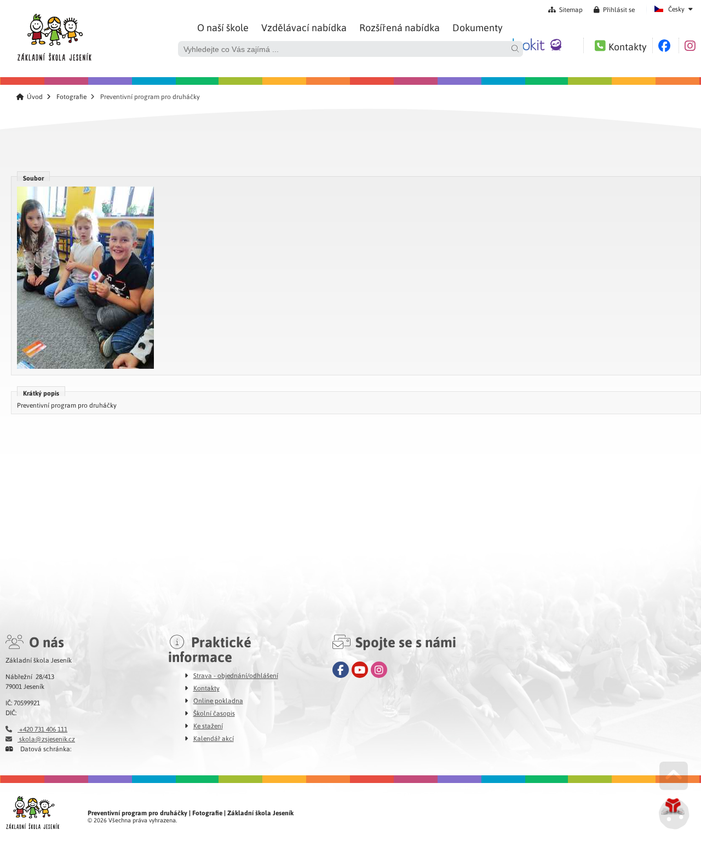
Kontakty (206, 687)
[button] (614, 9)
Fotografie (71, 96)
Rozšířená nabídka (399, 27)
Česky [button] (676, 8)
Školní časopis (214, 713)
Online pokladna (218, 700)
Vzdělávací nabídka (304, 27)
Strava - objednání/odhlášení (235, 675)
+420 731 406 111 (42, 728)
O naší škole (223, 27)
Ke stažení (208, 725)
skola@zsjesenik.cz (46, 738)
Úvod (53, 34)
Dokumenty (477, 27)
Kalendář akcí (213, 738)
